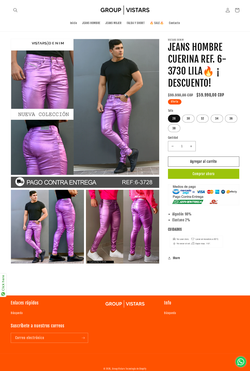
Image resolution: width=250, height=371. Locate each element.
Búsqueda (17, 313)
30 (188, 119)
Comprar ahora (204, 174)
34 (217, 119)
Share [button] (176, 258)
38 (174, 128)
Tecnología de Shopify (136, 368)
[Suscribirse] (83, 338)
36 (231, 119)
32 (202, 119)
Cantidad (173, 138)
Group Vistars (118, 368)
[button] (15, 10)
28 (174, 119)
